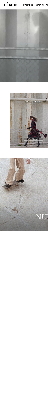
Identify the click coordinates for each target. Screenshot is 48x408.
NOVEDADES (27, 4)
